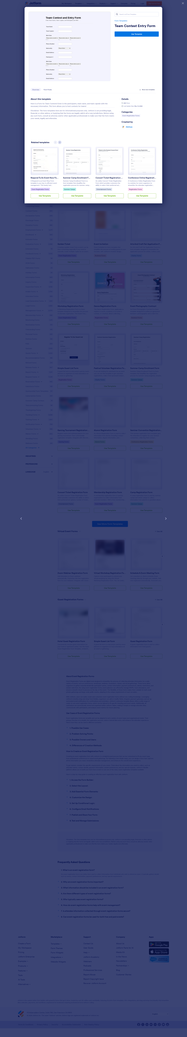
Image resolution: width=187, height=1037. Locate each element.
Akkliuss (129, 127)
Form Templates (121, 21)
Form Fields (48, 90)
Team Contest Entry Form (135, 26)
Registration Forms (135, 189)
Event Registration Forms (130, 116)
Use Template (136, 34)
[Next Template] (165, 518)
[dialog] (93, 518)
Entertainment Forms (104, 189)
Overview (35, 90)
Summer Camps (69, 189)
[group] (44, 174)
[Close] (183, 3)
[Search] (117, 14)
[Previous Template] (21, 518)
